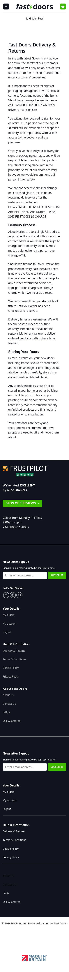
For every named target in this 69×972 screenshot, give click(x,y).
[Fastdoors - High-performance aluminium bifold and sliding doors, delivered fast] (34, 6)
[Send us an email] (19, 595)
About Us (8, 695)
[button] (6, 7)
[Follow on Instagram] (13, 595)
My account (9, 623)
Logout (7, 632)
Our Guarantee (11, 720)
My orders (9, 614)
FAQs (6, 712)
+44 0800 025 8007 (16, 527)
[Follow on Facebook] (6, 595)
